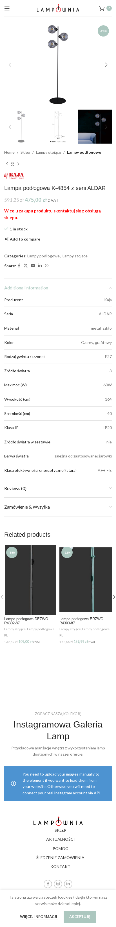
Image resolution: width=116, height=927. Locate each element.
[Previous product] (7, 164)
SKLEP (60, 830)
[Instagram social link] (58, 884)
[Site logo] (58, 7)
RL (6, 635)
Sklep (25, 152)
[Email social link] (33, 265)
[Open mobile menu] (7, 8)
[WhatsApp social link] (46, 265)
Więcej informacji (39, 916)
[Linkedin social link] (40, 265)
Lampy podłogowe (84, 152)
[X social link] (25, 265)
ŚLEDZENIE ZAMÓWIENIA (60, 857)
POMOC (60, 848)
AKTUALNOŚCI (60, 839)
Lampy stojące (48, 152)
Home (9, 152)
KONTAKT (60, 866)
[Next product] (18, 164)
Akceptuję (79, 916)
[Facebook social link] (19, 265)
